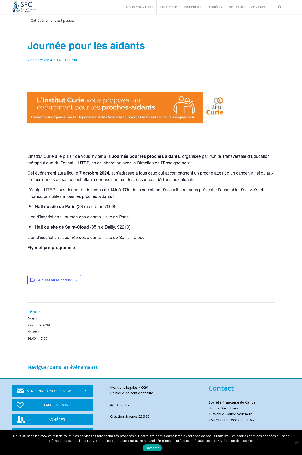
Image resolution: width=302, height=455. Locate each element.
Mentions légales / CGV (129, 387)
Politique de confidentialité (131, 393)
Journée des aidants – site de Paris (96, 216)
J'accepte (152, 448)
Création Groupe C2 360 (130, 416)
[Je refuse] (296, 442)
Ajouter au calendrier (55, 279)
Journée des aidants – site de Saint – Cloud (104, 237)
